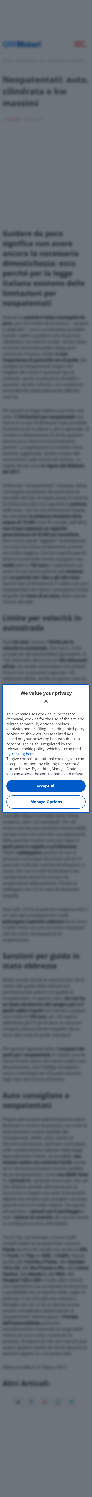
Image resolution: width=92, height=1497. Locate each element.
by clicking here (20, 753)
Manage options (46, 801)
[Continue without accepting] (46, 701)
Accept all (46, 785)
